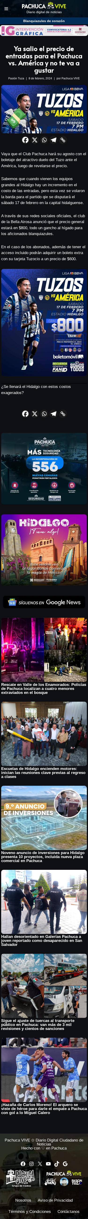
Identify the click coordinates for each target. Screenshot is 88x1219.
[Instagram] (31, 1164)
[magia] (44, 584)
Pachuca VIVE (70, 78)
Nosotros (23, 1200)
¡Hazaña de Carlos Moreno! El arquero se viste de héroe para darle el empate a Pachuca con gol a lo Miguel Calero (44, 1109)
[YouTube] (48, 1164)
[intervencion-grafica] (44, 34)
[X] (35, 140)
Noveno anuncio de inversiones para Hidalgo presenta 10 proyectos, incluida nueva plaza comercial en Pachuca (42, 857)
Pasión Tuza (16, 78)
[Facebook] (25, 140)
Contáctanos (68, 1211)
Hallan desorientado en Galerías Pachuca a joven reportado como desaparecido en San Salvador (41, 940)
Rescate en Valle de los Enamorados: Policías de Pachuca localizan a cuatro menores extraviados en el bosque (43, 688)
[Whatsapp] (44, 140)
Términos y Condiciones (29, 1211)
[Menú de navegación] (6, 8)
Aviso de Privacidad (55, 1200)
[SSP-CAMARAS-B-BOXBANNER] (44, 503)
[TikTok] (57, 1164)
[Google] (65, 1164)
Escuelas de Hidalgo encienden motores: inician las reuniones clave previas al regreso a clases (43, 772)
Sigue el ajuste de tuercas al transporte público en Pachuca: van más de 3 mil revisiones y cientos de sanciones (37, 1024)
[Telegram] (53, 140)
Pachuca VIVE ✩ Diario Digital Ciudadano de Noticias (44, 1142)
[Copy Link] (63, 140)
